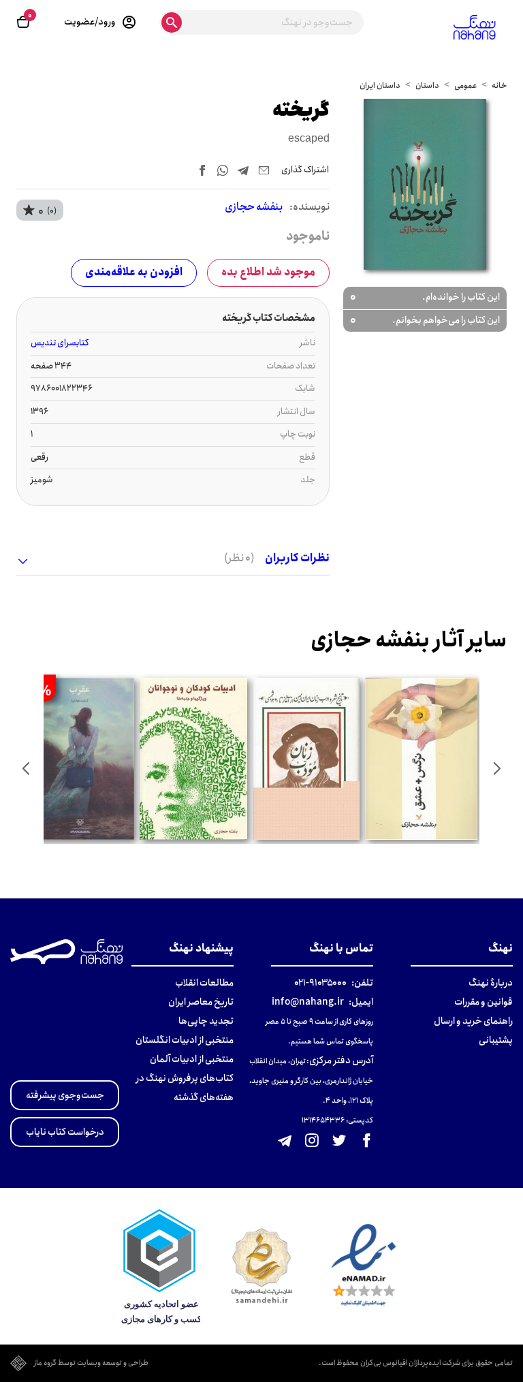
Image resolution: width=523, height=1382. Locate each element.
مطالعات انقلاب (204, 982)
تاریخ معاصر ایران (201, 1001)
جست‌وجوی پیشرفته (65, 1095)
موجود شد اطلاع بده (268, 272)
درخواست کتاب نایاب (65, 1132)
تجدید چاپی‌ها (206, 1021)
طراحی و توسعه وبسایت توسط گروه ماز (91, 1363)
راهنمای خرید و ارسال (473, 1021)
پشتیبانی (496, 1040)
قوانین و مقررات (483, 1001)
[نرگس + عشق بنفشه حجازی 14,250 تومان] (421, 759)
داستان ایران (380, 85)
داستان (427, 85)
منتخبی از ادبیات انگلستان (185, 1040)
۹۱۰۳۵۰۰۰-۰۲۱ (320, 982)
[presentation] (497, 768)
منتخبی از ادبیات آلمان (192, 1059)
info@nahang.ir (308, 1001)
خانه (499, 85)
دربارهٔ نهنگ (491, 982)
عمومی (465, 85)
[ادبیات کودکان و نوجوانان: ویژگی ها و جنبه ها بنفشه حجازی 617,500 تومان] (194, 759)
